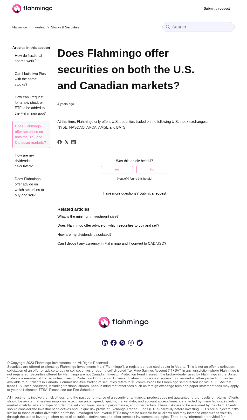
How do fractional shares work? (28, 58)
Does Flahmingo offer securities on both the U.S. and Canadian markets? (30, 134)
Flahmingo (19, 27)
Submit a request (217, 8)
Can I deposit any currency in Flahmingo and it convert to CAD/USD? (111, 243)
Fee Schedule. (84, 390)
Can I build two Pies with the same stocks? (30, 79)
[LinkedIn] (73, 142)
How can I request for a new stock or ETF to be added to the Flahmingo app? (30, 105)
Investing (39, 27)
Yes (117, 169)
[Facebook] (59, 142)
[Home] (32, 8)
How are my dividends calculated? (24, 160)
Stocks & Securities (65, 27)
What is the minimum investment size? (87, 216)
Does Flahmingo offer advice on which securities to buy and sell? (29, 187)
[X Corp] (66, 142)
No (152, 169)
